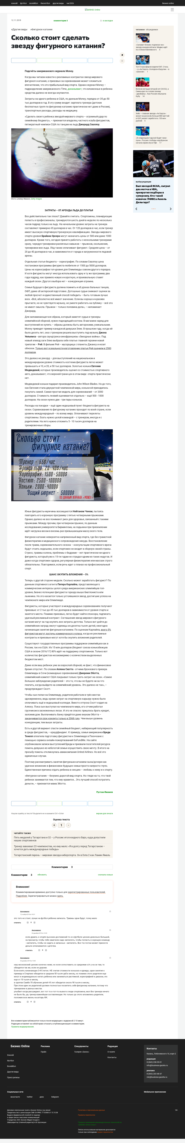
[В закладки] (122, 61)
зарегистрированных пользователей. (87, 892)
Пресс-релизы (13, 1077)
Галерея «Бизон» (81, 1052)
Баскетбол (45, 3)
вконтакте (15, 1097)
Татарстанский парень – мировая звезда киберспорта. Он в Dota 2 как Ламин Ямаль (62, 855)
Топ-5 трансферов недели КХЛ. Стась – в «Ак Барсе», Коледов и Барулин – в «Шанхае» (152, 69)
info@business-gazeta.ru (157, 1065)
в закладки (107, 21)
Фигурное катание (42, 29)
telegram (55, 1097)
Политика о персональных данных (91, 1110)
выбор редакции (143, 182)
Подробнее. (21, 896)
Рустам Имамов (104, 792)
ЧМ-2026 (70, 3)
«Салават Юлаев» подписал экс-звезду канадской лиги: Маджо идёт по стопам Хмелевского (152, 47)
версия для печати (104, 813)
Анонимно (24, 912)
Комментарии (62, 867)
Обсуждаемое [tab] (152, 30)
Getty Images (36, 199)
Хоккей (14, 3)
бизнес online (168, 3)
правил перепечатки (105, 1132)
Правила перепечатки (86, 1115)
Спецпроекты (81, 1046)
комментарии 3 (61, 21)
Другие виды (58, 3)
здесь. (60, 896)
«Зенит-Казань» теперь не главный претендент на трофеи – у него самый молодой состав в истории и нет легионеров (153, 192)
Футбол (23, 3)
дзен (41, 1097)
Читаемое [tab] (140, 30)
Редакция (113, 1046)
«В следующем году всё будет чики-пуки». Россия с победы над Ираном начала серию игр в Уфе (152, 140)
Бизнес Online (20, 1046)
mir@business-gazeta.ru (157, 1077)
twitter (30, 1097)
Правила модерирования (22, 1027)
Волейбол (33, 3)
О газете (111, 1052)
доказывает (75, 88)
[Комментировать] (122, 55)
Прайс (43, 1052)
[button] (136, 208)
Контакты (112, 1057)
